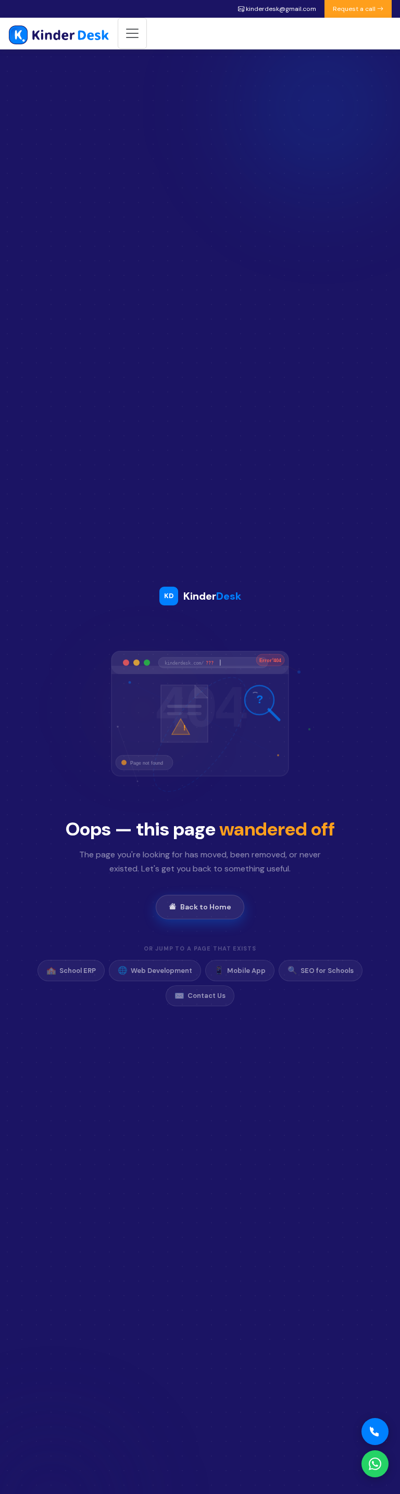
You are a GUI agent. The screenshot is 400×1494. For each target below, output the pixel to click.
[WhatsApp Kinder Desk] (375, 1463)
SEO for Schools (321, 970)
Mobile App (240, 970)
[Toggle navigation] (132, 33)
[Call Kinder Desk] (375, 1431)
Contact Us (200, 996)
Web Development (155, 970)
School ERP (71, 970)
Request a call (355, 9)
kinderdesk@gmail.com (280, 9)
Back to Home (205, 906)
